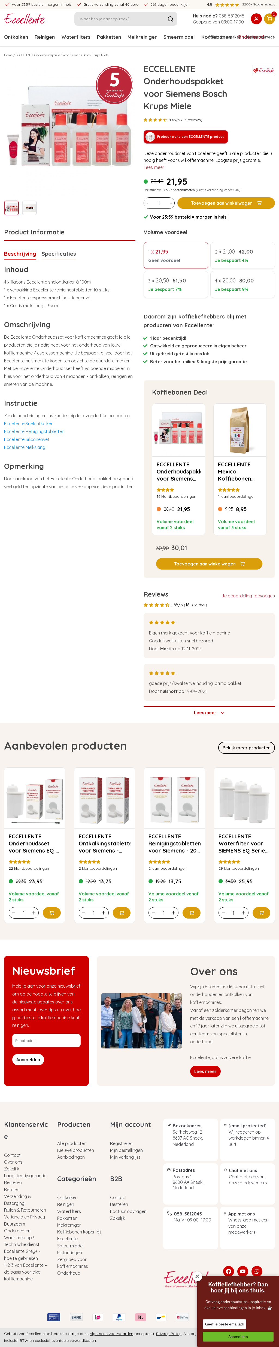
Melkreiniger (142, 37)
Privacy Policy (168, 1333)
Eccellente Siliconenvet (26, 439)
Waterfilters (75, 37)
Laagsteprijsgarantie (25, 1175)
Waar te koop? (19, 1237)
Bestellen (13, 1182)
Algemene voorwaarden (111, 1333)
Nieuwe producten (75, 1150)
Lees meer (154, 167)
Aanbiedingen (71, 1157)
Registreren (121, 1143)
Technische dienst (22, 1244)
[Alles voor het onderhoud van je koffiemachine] (189, 1279)
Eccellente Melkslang (24, 447)
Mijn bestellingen (126, 1150)
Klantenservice (260, 37)
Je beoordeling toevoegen (248, 595)
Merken (234, 37)
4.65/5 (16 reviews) (185, 119)
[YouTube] (242, 1271)
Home (8, 55)
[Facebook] (228, 1271)
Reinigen (45, 37)
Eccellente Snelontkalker (28, 423)
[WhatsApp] (256, 1271)
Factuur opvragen (128, 1211)
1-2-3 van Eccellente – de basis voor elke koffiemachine (25, 1272)
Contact (12, 1155)
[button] (209, 564)
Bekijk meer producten (247, 747)
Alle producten (71, 1143)
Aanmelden (238, 1336)
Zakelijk (215, 37)
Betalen (11, 1189)
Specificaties (59, 253)
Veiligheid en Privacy (24, 1217)
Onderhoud (68, 1273)
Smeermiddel (179, 37)
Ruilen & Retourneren (25, 1210)
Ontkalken (16, 37)
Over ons (13, 1162)
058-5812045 (231, 16)
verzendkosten (184, 190)
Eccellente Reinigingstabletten (34, 431)
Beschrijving (20, 253)
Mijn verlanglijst (125, 1157)
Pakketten (109, 37)
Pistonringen (69, 1252)
